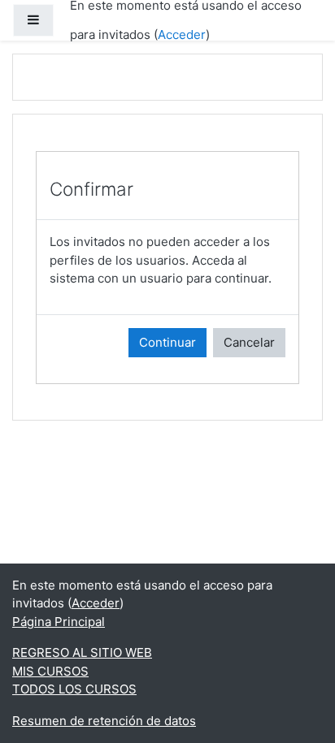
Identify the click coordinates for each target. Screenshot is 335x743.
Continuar (167, 342)
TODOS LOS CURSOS (74, 689)
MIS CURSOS (50, 671)
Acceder (182, 34)
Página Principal (58, 621)
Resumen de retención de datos (104, 720)
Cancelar (249, 342)
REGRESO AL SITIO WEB (82, 652)
